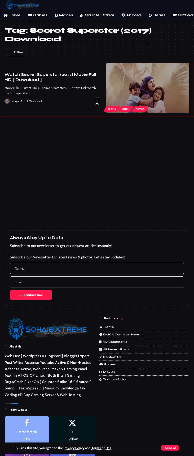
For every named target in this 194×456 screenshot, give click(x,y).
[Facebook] (27, 430)
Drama (112, 109)
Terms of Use (101, 448)
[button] (170, 448)
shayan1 (16, 101)
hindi (125, 109)
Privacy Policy (74, 448)
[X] (72, 430)
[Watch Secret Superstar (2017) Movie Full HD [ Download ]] (147, 88)
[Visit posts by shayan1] (7, 101)
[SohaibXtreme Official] (23, 5)
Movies (140, 109)
